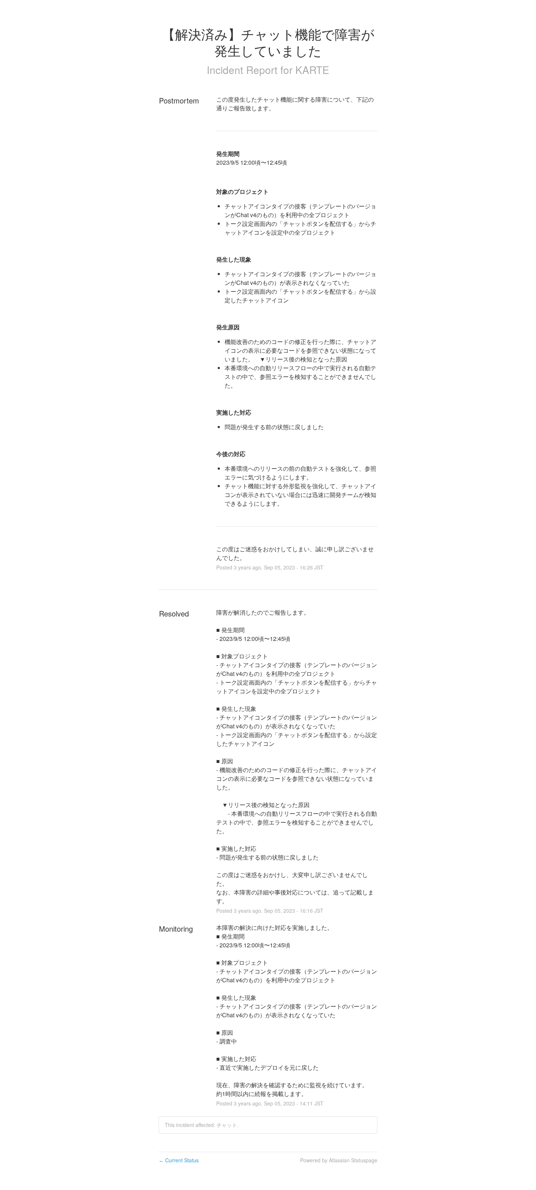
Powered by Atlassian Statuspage (338, 1160)
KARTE (312, 69)
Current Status (179, 1160)
